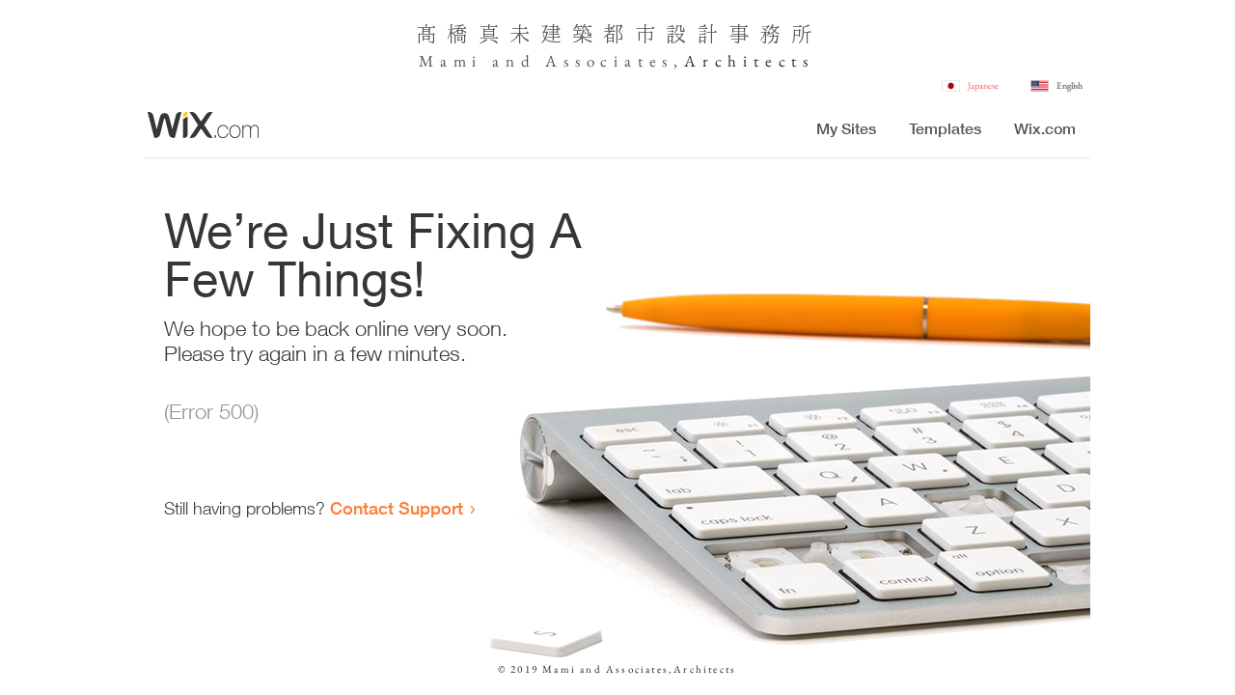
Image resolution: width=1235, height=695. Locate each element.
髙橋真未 (478, 32)
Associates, (614, 60)
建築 (571, 32)
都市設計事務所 (712, 32)
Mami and (482, 60)
